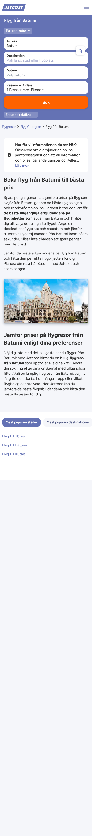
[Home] (14, 7)
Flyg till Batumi (14, 445)
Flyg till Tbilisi (13, 436)
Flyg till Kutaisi (14, 454)
